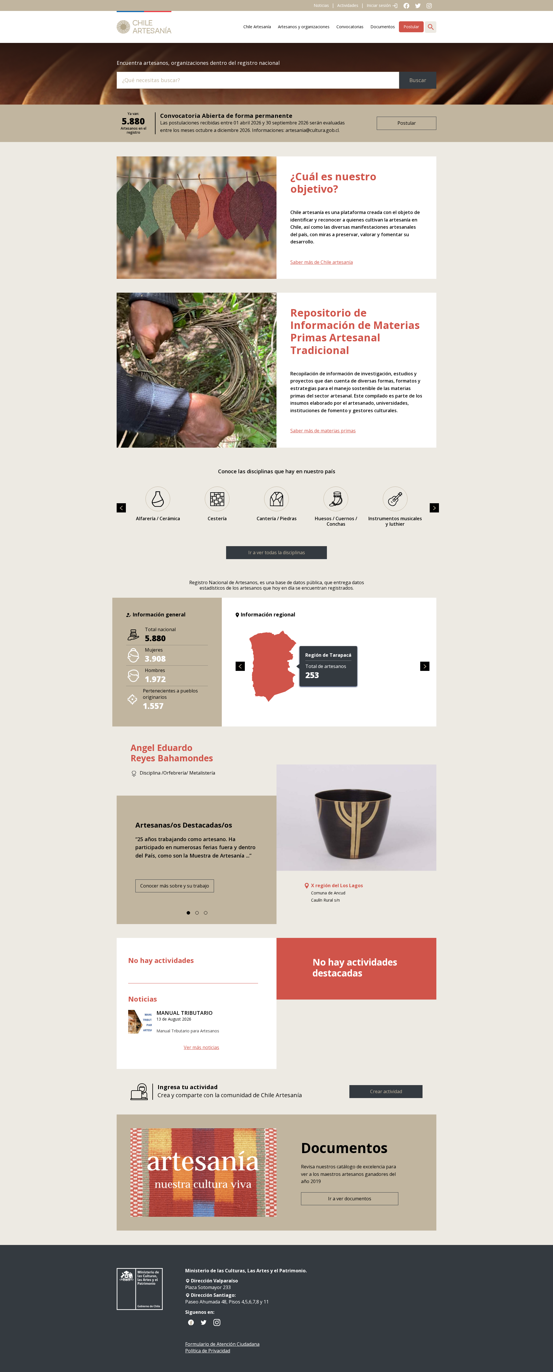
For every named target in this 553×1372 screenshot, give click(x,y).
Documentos (382, 26)
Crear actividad (386, 1091)
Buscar (417, 80)
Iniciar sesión (379, 5)
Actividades (347, 5)
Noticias (321, 5)
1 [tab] (188, 913)
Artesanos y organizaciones (303, 26)
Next (433, 826)
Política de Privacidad (207, 1351)
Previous (120, 826)
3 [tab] (205, 913)
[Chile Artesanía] (144, 27)
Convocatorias (349, 26)
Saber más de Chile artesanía (321, 262)
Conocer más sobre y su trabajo (174, 886)
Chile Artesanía (257, 26)
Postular (411, 26)
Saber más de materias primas (323, 431)
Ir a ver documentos (349, 1198)
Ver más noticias (201, 1047)
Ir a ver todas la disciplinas (276, 552)
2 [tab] (197, 913)
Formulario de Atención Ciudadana (222, 1344)
